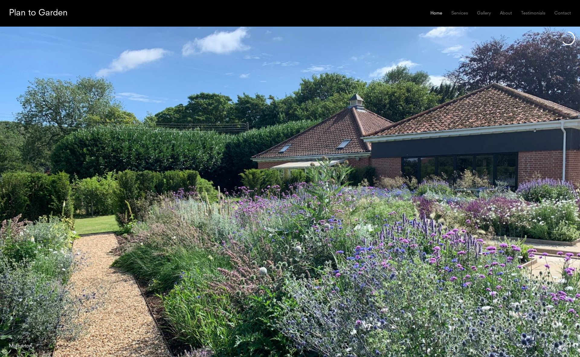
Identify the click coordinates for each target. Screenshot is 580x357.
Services (459, 13)
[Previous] (528, 346)
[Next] (566, 346)
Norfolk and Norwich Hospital (42, 346)
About (506, 13)
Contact (562, 13)
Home (436, 13)
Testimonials (533, 13)
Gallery (484, 13)
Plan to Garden (38, 13)
